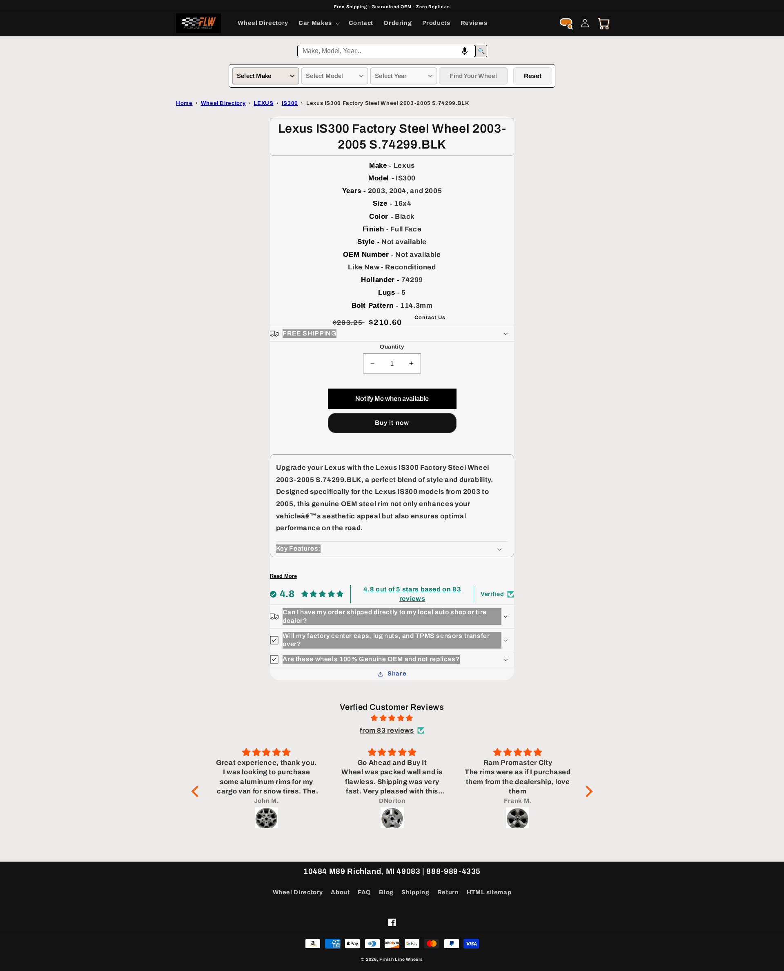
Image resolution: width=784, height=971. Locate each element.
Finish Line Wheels (401, 959)
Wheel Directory (298, 892)
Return (448, 892)
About (340, 892)
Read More (283, 576)
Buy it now (392, 422)
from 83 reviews (387, 730)
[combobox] (386, 51)
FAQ (364, 892)
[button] (319, 23)
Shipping (415, 892)
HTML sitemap (489, 892)
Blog (386, 892)
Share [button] (397, 673)
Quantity (392, 347)
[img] (392, 718)
